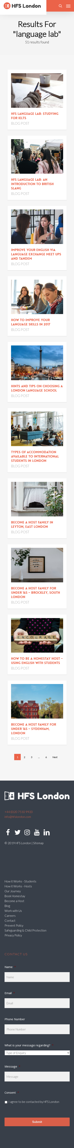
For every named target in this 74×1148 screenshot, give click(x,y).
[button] (68, 6)
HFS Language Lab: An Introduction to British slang (32, 183)
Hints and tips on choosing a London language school (37, 388)
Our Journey (13, 891)
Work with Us (13, 910)
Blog (7, 906)
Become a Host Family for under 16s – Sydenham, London (33, 728)
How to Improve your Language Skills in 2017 (30, 322)
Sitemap (38, 843)
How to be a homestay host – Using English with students (37, 660)
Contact (10, 920)
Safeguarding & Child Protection (25, 930)
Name (10, 967)
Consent (12, 1092)
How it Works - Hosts (18, 886)
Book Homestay (15, 896)
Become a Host (14, 901)
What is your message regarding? (29, 1045)
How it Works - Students (20, 881)
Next (54, 757)
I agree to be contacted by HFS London (33, 1101)
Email (10, 993)
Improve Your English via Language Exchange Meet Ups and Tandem (36, 254)
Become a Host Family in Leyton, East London (32, 524)
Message (12, 1066)
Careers (10, 915)
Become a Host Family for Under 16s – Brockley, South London (35, 592)
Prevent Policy (14, 925)
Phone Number (15, 1019)
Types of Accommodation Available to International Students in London (35, 456)
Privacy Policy (13, 935)
